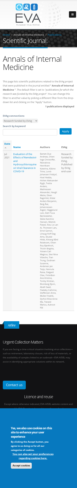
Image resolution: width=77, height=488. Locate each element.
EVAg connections (13, 115)
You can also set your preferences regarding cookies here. (33, 456)
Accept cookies (21, 465)
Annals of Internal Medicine (29, 34)
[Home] (38, 14)
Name (17, 147)
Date (7, 143)
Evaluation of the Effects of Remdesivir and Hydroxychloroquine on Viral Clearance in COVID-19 (24, 162)
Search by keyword (14, 126)
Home (6, 34)
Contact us (14, 385)
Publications (54, 34)
